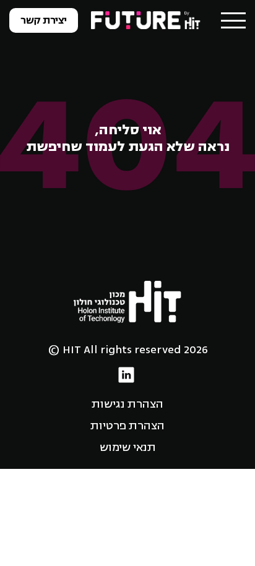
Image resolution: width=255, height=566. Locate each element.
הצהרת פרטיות (127, 426)
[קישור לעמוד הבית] (146, 20)
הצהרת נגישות (127, 404)
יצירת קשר (43, 20)
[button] (233, 20)
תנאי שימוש (128, 447)
